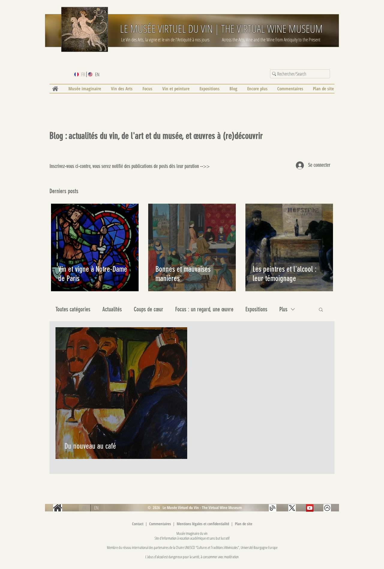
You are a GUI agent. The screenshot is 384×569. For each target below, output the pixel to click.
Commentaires (160, 523)
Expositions (256, 309)
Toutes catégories (73, 309)
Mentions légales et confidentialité (203, 523)
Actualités (112, 309)
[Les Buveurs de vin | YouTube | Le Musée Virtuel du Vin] (310, 508)
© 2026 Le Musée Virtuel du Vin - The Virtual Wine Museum (194, 507)
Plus (283, 309)
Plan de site (243, 523)
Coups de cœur (148, 309)
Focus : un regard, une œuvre (204, 309)
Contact (137, 523)
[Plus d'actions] (177, 340)
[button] (321, 310)
